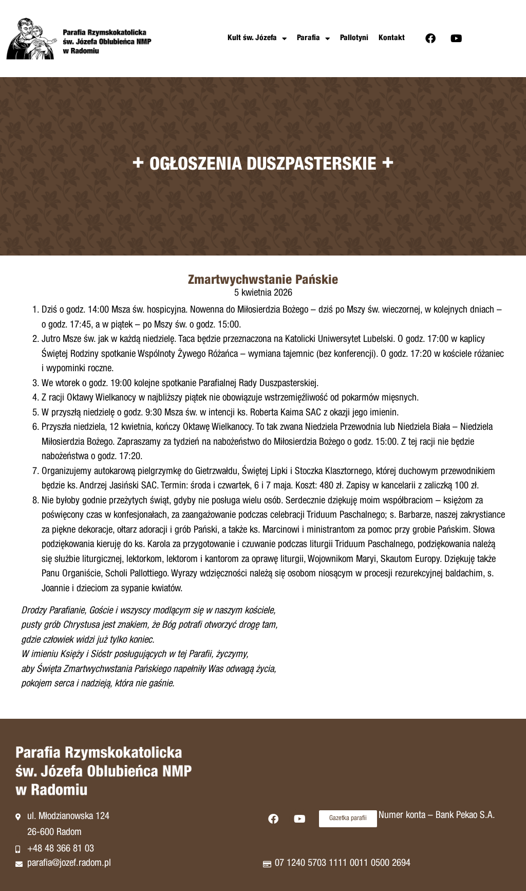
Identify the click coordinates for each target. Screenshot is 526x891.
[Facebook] (430, 38)
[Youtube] (456, 38)
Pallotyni (354, 38)
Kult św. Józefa (252, 38)
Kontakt (392, 38)
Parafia (308, 38)
